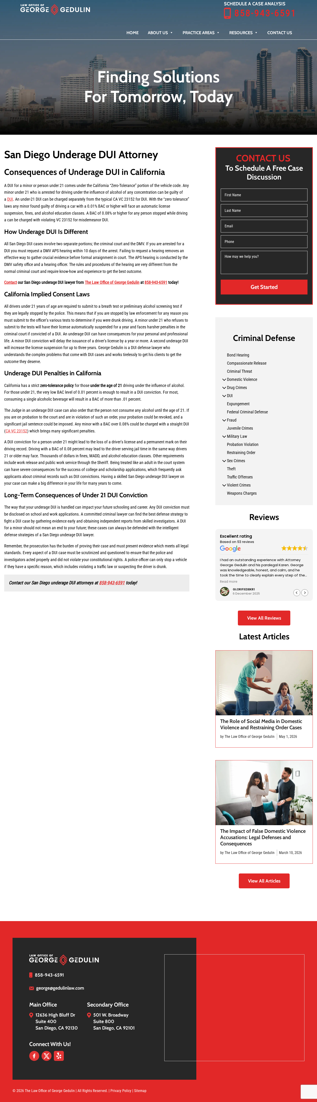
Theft (231, 468)
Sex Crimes (236, 460)
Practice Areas (198, 32)
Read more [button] (228, 582)
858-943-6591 (265, 13)
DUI (10, 199)
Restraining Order (241, 452)
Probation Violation (243, 444)
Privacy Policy (121, 1091)
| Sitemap (139, 1091)
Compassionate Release (246, 363)
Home (132, 32)
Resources (240, 32)
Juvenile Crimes (240, 428)
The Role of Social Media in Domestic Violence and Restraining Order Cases (261, 724)
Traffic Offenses (240, 476)
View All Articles (264, 881)
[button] (304, 592)
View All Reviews (264, 618)
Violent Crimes (239, 485)
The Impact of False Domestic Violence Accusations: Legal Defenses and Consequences (263, 837)
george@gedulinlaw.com (60, 988)
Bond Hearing (238, 355)
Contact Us (279, 32)
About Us (158, 32)
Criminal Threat (239, 371)
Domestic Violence (242, 379)
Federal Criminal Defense (247, 411)
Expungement (238, 403)
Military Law (237, 436)
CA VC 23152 (16, 430)
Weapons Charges (242, 493)
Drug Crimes (237, 387)
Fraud (231, 420)
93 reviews (245, 542)
